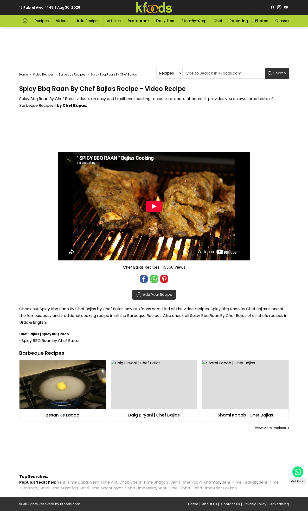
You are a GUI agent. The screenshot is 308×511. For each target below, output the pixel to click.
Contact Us (230, 504)
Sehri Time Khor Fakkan (215, 488)
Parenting (239, 20)
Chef (217, 20)
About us (209, 504)
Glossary (283, 20)
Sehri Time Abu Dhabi (110, 482)
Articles (114, 20)
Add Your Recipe (157, 294)
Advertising (279, 504)
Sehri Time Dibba (174, 488)
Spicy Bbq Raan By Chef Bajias (68, 309)
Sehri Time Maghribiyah (102, 488)
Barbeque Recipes (144, 315)
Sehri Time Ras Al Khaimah (195, 482)
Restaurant (138, 20)
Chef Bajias (113, 309)
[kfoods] (154, 7)
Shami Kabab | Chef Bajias (245, 415)
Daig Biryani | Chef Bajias (154, 415)
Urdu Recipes (88, 20)
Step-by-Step (193, 20)
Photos (261, 20)
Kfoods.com (70, 504)
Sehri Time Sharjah (150, 482)
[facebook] (272, 7)
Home (193, 504)
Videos (62, 20)
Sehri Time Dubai (72, 482)
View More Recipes (270, 427)
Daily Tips (165, 20)
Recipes (42, 20)
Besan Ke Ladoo (62, 415)
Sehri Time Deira (140, 488)
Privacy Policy (255, 504)
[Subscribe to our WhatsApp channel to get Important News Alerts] (297, 472)
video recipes (196, 309)
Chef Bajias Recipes (141, 267)
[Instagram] (279, 7)
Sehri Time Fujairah (239, 482)
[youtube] (285, 7)
